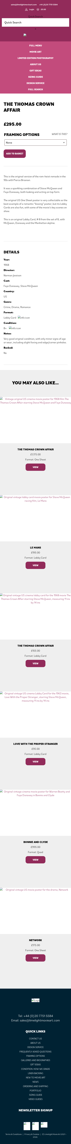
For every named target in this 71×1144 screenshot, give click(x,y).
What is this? (59, 134)
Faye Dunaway (11, 286)
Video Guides (36, 1099)
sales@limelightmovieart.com (24, 4)
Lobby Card (10, 317)
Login (31, 9)
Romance (25, 307)
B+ (5, 328)
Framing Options (21, 134)
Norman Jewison (12, 275)
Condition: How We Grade (35, 1068)
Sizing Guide (35, 1094)
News (36, 1081)
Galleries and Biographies (35, 1060)
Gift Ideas (35, 1064)
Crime (7, 307)
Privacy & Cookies (31, 1134)
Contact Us (35, 1038)
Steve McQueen (29, 286)
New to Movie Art (35, 1077)
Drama (15, 307)
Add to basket (14, 153)
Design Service (35, 1047)
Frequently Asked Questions (35, 1051)
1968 (6, 264)
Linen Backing (35, 1073)
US (5, 296)
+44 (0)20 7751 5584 (48, 4)
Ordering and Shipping (35, 1086)
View (35, 467)
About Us (35, 1042)
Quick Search (35, 16)
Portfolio (35, 1090)
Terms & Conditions (13, 1134)
